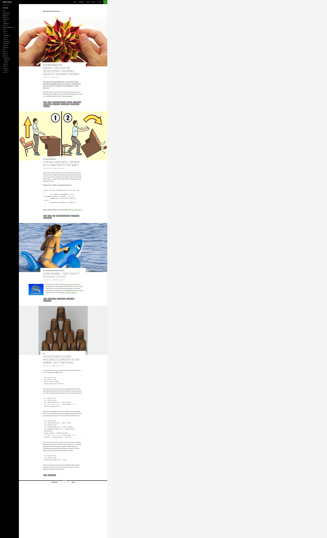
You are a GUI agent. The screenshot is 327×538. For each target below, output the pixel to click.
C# (4, 33)
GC (54, 215)
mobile (69, 102)
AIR (44, 65)
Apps (49, 102)
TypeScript (5, 43)
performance (47, 104)
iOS (4, 21)
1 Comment (57, 77)
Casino (5, 70)
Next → (74, 482)
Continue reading (67, 96)
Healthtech (5, 15)
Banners (6, 60)
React (4, 39)
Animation (5, 58)
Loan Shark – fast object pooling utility (61, 275)
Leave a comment (60, 168)
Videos (4, 51)
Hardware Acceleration (59, 102)
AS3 (45, 215)
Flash (4, 66)
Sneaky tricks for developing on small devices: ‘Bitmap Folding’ (61, 71)
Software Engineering (51, 65)
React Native (6, 41)
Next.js (4, 37)
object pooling (69, 284)
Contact (100, 2)
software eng (65, 104)
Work (92, 2)
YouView (46, 106)
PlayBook (5, 23)
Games (87, 2)
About (75, 2)
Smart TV (5, 25)
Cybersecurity (6, 13)
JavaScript (5, 35)
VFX (4, 72)
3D (3, 11)
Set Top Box (57, 104)
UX (3, 49)
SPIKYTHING (7, 2)
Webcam (5, 53)
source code (70, 298)
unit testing (47, 300)
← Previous (53, 482)
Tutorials (61, 270)
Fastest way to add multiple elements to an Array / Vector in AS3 (61, 359)
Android (5, 19)
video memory (75, 104)
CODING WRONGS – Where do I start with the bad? (61, 163)
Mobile (4, 17)
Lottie (5, 62)
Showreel (81, 2)
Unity (4, 45)
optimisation (77, 102)
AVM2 (49, 215)
